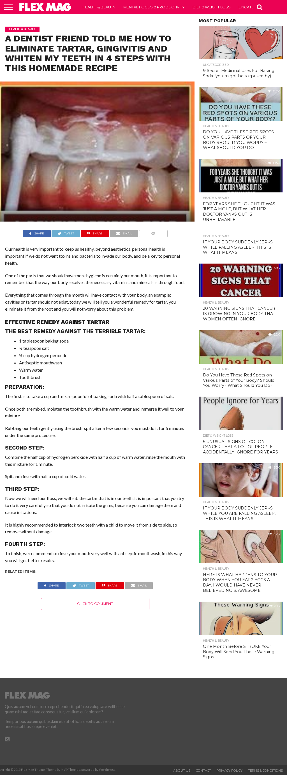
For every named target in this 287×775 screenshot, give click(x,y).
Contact (203, 770)
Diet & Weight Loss (212, 7)
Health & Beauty (98, 7)
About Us (181, 770)
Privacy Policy (229, 770)
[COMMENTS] (153, 232)
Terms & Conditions (265, 770)
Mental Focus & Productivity (154, 7)
